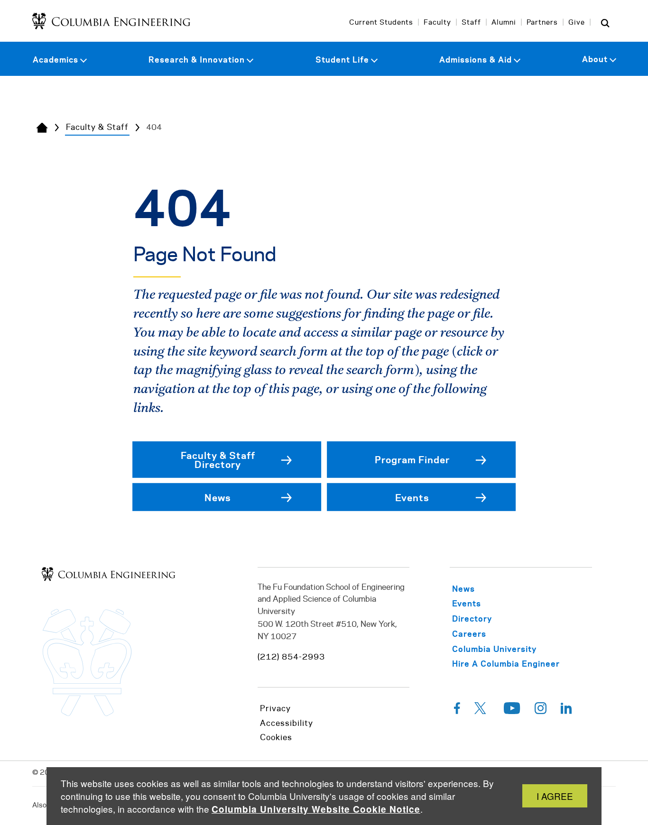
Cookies (276, 738)
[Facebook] (457, 710)
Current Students (381, 22)
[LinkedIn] (566, 710)
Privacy (275, 709)
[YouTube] (512, 710)
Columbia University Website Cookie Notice (316, 809)
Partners (542, 22)
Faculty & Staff (97, 127)
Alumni (503, 22)
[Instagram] (540, 710)
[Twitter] (481, 710)
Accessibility (286, 723)
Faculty (437, 22)
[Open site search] (605, 22)
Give (576, 22)
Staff (471, 22)
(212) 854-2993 (291, 657)
